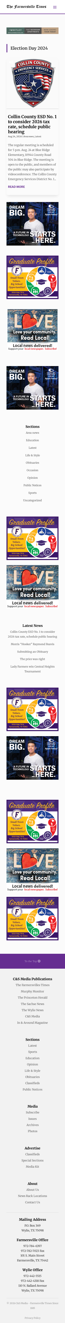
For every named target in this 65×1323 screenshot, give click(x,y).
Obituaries (32, 462)
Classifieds (32, 1083)
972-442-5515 (33, 1276)
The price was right (32, 659)
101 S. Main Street (32, 1255)
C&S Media (32, 1016)
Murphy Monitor (32, 991)
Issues (32, 1119)
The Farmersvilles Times (33, 985)
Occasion (32, 470)
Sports (32, 492)
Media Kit (32, 1167)
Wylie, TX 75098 (33, 1230)
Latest (38, 136)
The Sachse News (32, 1004)
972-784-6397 (32, 1246)
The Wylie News (33, 1010)
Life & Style (32, 455)
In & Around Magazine (32, 1023)
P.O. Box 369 (32, 1225)
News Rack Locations (32, 1196)
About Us (32, 1190)
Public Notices (33, 485)
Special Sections (33, 1160)
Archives (32, 1125)
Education (32, 440)
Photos (32, 1131)
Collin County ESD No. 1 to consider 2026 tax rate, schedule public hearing (32, 124)
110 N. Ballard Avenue (32, 1286)
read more (16, 187)
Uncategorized (32, 500)
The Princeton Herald (32, 997)
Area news (29, 136)
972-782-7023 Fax (32, 1251)
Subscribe (32, 1112)
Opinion (32, 477)
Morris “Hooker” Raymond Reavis (32, 644)
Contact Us (32, 1202)
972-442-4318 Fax (32, 1281)
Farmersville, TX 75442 (32, 1260)
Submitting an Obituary (32, 651)
